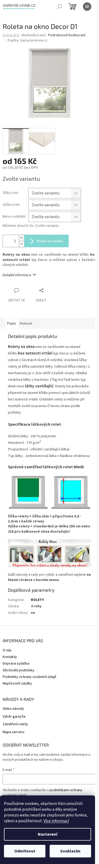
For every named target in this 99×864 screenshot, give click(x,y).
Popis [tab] (11, 323)
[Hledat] (59, 6)
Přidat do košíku (50, 241)
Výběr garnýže (14, 716)
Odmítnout (24, 851)
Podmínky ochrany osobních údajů (29, 677)
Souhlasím (70, 851)
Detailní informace (17, 275)
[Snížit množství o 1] (21, 244)
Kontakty (10, 657)
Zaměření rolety (15, 724)
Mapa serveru (13, 732)
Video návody (13, 708)
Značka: (27, 40)
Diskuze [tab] (26, 323)
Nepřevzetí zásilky (17, 683)
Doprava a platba (16, 663)
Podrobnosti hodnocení (66, 35)
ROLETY (37, 600)
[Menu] (87, 6)
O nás (7, 650)
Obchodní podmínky (18, 670)
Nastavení (47, 834)
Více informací (56, 821)
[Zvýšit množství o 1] (21, 238)
